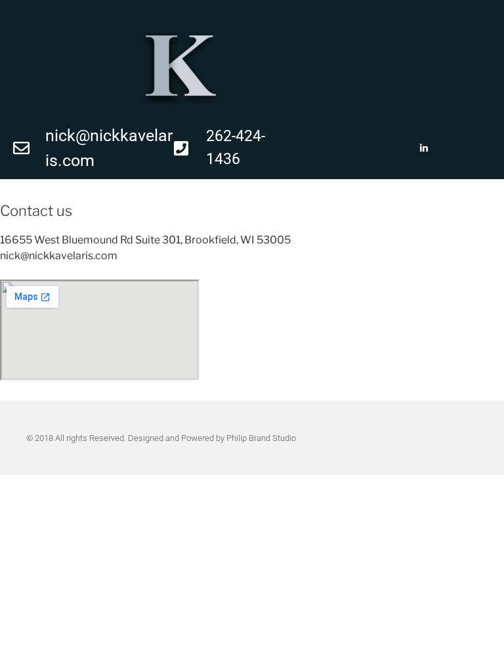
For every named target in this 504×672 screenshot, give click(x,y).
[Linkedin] (423, 148)
